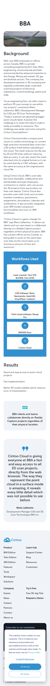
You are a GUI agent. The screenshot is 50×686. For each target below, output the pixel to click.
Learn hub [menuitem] (31, 547)
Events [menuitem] (7, 593)
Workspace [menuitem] (9, 576)
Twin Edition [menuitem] (10, 557)
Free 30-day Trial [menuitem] (34, 593)
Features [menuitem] (8, 567)
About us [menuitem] (8, 617)
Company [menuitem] (9, 588)
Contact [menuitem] (8, 612)
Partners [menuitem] (8, 608)
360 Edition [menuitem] (10, 562)
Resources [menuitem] (31, 562)
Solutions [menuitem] (8, 581)
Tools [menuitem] (6, 572)
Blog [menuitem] (28, 557)
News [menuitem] (6, 598)
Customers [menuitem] (32, 567)
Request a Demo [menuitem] (34, 598)
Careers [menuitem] (8, 603)
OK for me (25, 666)
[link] (13, 539)
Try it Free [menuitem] (31, 588)
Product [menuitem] (8, 547)
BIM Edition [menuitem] (10, 552)
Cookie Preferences (25, 659)
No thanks (25, 674)
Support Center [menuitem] (34, 552)
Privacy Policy (34, 652)
